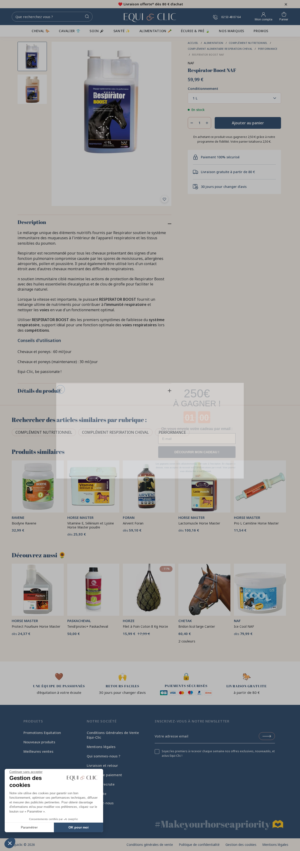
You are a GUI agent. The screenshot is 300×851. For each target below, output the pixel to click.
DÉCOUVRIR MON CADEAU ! (196, 447)
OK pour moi (78, 827)
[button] (9, 843)
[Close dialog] (60, 378)
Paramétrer (29, 827)
